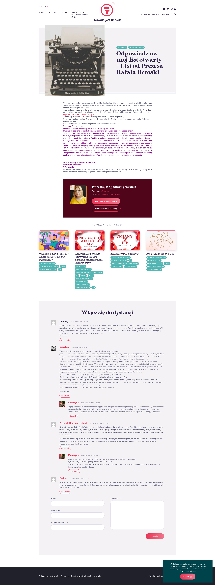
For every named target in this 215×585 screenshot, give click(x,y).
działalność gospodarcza (49, 266)
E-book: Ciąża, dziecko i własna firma (79, 14)
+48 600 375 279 (106, 191)
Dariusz (63, 478)
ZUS (60, 269)
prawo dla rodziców (154, 263)
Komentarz (115, 498)
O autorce (52, 12)
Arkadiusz (64, 347)
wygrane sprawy (81, 281)
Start (41, 12)
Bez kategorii (121, 47)
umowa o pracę (116, 266)
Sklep (139, 14)
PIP (130, 260)
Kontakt (166, 14)
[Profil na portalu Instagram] (172, 8)
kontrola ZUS (80, 266)
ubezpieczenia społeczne (48, 269)
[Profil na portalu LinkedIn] (175, 8)
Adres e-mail (56, 510)
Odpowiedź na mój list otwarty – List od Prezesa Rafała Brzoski (139, 63)
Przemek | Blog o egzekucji (73, 423)
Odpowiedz (65, 340)
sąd (77, 275)
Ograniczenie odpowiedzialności (76, 576)
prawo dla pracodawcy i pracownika (89, 272)
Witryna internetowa (59, 522)
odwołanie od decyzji (83, 269)
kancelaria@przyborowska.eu (109, 194)
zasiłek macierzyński (83, 287)
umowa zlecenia (130, 266)
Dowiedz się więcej (187, 571)
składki (83, 275)
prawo (63, 266)
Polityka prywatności (48, 576)
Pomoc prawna (151, 14)
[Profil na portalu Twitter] (168, 8)
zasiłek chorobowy (82, 284)
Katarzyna (73, 402)
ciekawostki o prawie (136, 47)
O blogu (64, 12)
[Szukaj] (175, 14)
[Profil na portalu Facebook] (164, 8)
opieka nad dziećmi (154, 260)
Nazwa (54, 498)
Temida (91, 275)
